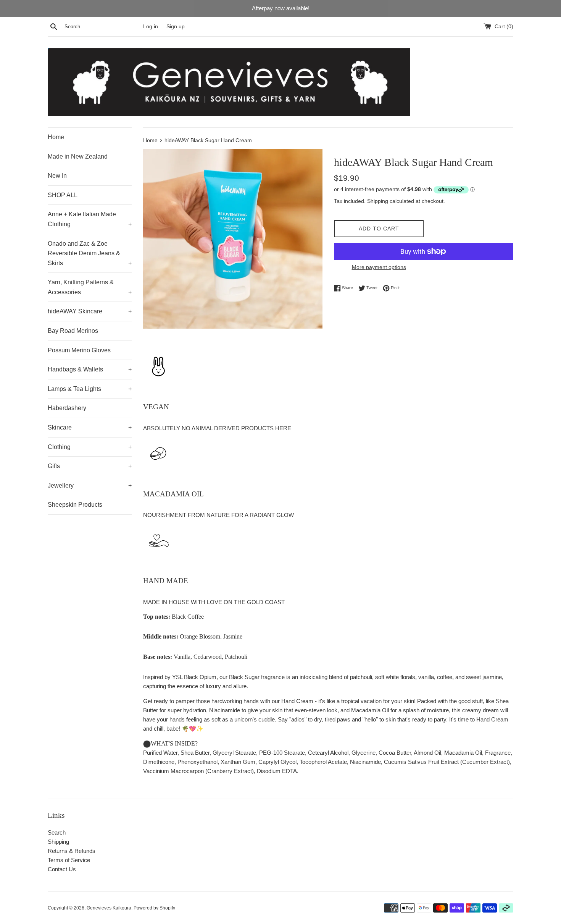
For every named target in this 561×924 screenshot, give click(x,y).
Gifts (90, 466)
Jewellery (90, 485)
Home (56, 137)
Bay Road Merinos (73, 330)
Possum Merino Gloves (79, 350)
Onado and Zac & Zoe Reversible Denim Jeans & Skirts (90, 253)
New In (57, 175)
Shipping (377, 201)
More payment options (379, 267)
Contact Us (62, 869)
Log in (150, 26)
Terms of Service (69, 860)
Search (57, 832)
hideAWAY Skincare (90, 311)
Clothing (90, 447)
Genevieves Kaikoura (109, 908)
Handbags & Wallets (90, 369)
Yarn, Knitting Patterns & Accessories (90, 287)
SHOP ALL (62, 195)
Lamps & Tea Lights (90, 389)
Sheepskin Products (75, 504)
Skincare (90, 427)
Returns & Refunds (71, 851)
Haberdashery (67, 408)
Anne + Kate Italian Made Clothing (90, 219)
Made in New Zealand (78, 156)
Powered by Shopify (154, 908)
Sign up (175, 26)
